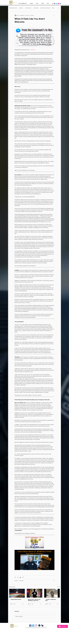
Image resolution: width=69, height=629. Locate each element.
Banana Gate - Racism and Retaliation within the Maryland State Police (34, 600)
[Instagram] (36, 626)
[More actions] (53, 15)
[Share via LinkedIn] (20, 577)
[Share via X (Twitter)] (17, 577)
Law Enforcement (28, 7)
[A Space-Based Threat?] (17, 593)
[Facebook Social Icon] (54, 3)
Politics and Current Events (45, 7)
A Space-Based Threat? (16, 599)
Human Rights (35, 7)
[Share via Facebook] (15, 577)
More (53, 7)
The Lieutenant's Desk (13, 7)
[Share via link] (23, 577)
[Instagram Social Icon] (58, 3)
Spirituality (21, 7)
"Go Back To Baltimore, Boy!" (50, 600)
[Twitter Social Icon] (56, 3)
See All (58, 586)
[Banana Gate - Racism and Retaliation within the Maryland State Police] (34, 593)
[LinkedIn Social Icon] (60, 3)
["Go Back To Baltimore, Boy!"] (52, 593)
